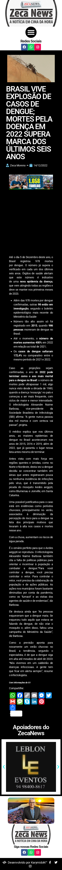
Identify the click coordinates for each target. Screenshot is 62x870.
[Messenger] (41, 695)
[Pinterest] (41, 701)
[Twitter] (48, 695)
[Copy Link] (27, 695)
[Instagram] (37, 47)
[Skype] (27, 701)
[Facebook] (24, 47)
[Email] (34, 695)
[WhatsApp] (12, 695)
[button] (31, 32)
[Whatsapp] (31, 47)
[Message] (19, 701)
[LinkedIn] (34, 701)
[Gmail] (12, 701)
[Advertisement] (31, 223)
